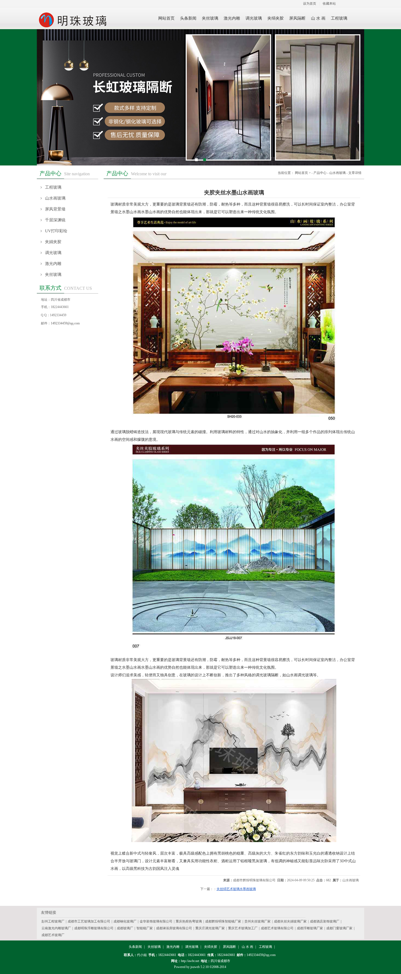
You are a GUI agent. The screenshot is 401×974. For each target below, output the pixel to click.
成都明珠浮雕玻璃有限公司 (93, 928)
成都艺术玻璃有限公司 (277, 928)
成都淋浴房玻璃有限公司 (174, 928)
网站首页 (301, 173)
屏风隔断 (229, 947)
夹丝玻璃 (53, 274)
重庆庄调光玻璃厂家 (210, 928)
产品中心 (320, 173)
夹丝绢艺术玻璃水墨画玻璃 (236, 889)
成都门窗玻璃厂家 (339, 928)
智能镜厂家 (144, 928)
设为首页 (309, 3)
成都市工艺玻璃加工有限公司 (89, 921)
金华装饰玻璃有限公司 (156, 921)
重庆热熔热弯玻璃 (189, 921)
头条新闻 (135, 947)
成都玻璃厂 (125, 928)
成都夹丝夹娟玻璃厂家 (290, 921)
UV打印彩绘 (56, 231)
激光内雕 (53, 263)
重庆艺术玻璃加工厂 (243, 928)
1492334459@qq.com (65, 323)
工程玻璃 (53, 187)
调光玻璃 (53, 253)
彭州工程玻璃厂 (52, 921)
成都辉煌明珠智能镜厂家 (223, 921)
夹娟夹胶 (53, 242)
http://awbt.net (190, 961)
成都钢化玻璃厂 (124, 921)
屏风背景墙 (55, 209)
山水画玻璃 (55, 198)
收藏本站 (329, 3)
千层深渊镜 (55, 220)
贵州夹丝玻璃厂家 (257, 921)
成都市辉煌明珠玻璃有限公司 (254, 880)
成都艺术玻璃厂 (52, 935)
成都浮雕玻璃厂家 (310, 928)
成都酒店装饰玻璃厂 (324, 921)
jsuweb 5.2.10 (199, 967)
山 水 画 (247, 947)
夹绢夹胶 (210, 947)
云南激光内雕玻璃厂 (56, 928)
